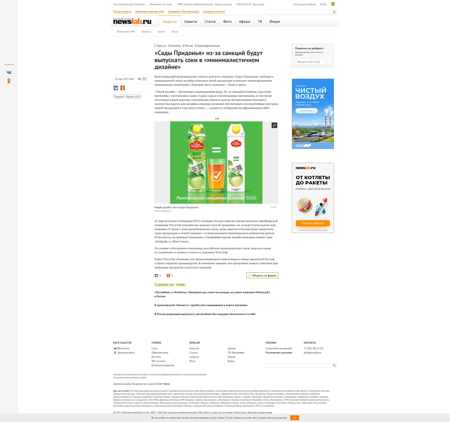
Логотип (156, 356)
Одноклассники (125, 352)
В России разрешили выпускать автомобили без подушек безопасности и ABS (205, 314)
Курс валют (258, 4)
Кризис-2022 (133, 96)
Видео (231, 361)
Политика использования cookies (130, 377)
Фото (192, 361)
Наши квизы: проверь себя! (149, 11)
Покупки (119, 96)
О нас (155, 348)
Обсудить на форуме (264, 275)
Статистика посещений (279, 348)
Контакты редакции (163, 365)
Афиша (232, 348)
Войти (323, 4)
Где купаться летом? (214, 11)
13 (144, 79)
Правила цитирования (260, 412)
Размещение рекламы (279, 352)
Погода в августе (122, 11)
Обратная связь (160, 352)
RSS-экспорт (158, 361)
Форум (231, 356)
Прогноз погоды (223, 4)
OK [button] (294, 417)
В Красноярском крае (207, 45)
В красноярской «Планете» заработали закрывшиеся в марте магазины (201, 305)
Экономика (174, 45)
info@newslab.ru (312, 352)
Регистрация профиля (304, 4)
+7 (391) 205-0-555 (313, 348)
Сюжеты (194, 356)
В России (188, 45)
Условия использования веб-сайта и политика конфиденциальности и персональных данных (160, 374)
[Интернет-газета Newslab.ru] (134, 21)
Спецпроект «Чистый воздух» (183, 11)
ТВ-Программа (236, 352)
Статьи (193, 352)
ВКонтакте (123, 348)
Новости (161, 45)
